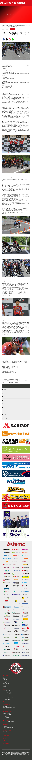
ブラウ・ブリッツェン (8, 692)
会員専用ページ (6, 706)
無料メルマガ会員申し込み (9, 707)
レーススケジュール (7, 699)
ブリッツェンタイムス (8, 697)
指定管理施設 (6, 717)
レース (5, 393)
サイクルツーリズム (7, 714)
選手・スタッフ (6, 690)
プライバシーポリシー (8, 727)
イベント (5, 403)
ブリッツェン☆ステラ (8, 693)
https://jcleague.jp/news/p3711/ (9, 372)
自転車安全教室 (6, 713)
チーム (5, 396)
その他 (5, 418)
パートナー (5, 414)
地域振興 (5, 716)
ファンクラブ (6, 411)
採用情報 (5, 726)
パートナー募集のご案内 (8, 721)
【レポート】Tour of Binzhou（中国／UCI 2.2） (12, 379)
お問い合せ (6, 735)
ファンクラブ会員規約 (8, 709)
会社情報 (6, 724)
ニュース (6, 675)
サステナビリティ (8, 711)
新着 (4, 389)
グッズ (5, 407)
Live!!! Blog (5, 731)
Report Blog (5, 733)
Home (3, 25)
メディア (5, 400)
